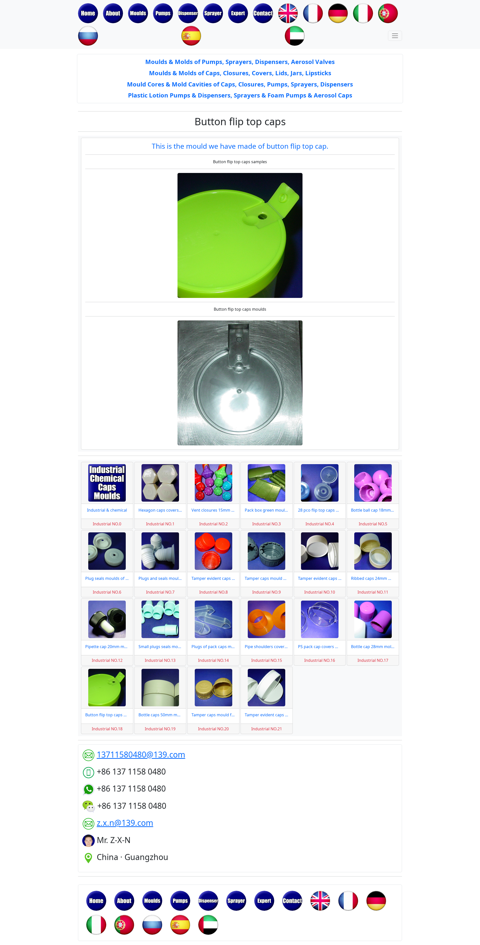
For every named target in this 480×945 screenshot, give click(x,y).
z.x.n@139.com (125, 822)
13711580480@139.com (141, 754)
